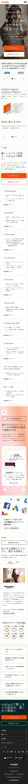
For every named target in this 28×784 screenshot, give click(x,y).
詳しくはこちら (14, 483)
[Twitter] (15, 752)
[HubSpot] (5, 2)
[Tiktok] (26, 752)
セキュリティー (20, 774)
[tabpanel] (14, 591)
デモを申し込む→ (16, 48)
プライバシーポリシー (9, 774)
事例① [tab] (10, 562)
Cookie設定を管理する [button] (14, 780)
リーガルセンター (14, 771)
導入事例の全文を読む (9, 613)
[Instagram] (7, 752)
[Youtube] (11, 752)
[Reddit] (22, 752)
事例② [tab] (17, 562)
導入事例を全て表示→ (17, 543)
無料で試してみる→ (16, 54)
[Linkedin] (18, 752)
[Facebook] (3, 752)
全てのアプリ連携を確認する (11, 528)
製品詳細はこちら (9, 205)
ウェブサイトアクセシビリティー (14, 777)
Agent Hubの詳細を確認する (16, 419)
